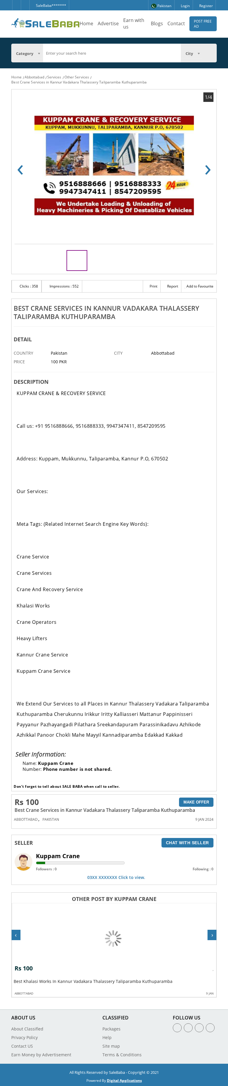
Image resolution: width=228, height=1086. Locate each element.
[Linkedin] (199, 1027)
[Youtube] (210, 1027)
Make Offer (196, 802)
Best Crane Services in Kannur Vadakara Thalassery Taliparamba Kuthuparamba (78, 82)
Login (185, 5)
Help (107, 1037)
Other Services (76, 77)
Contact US (22, 1046)
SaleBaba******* (50, 5)
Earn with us (133, 23)
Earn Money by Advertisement (41, 1054)
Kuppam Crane (58, 856)
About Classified (27, 1029)
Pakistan (50, 819)
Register (205, 5)
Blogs (157, 23)
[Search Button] (209, 53)
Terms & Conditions (122, 1054)
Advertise (108, 23)
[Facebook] (16, 5)
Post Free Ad (203, 24)
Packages (111, 1029)
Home (86, 23)
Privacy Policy (24, 1037)
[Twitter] (25, 5)
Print (153, 286)
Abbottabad (34, 77)
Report (172, 286)
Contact (176, 23)
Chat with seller (187, 842)
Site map (111, 1046)
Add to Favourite (199, 286)
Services (54, 77)
